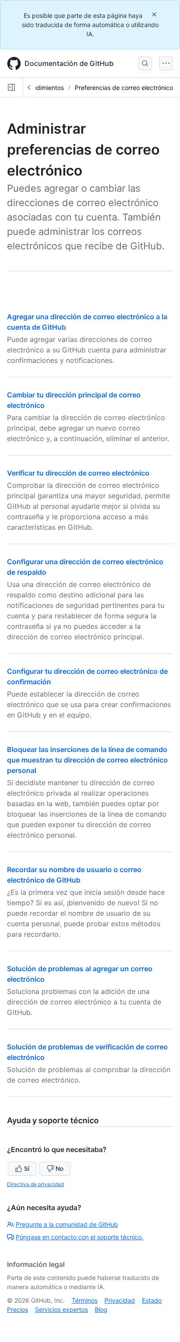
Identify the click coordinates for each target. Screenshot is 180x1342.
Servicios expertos (61, 1309)
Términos (84, 1300)
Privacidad (119, 1300)
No (59, 1168)
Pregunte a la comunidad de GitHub (67, 1224)
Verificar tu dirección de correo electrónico (78, 473)
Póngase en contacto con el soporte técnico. (79, 1237)
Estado (152, 1300)
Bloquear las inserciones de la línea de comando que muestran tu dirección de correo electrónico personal (87, 760)
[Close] (155, 14)
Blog (101, 1309)
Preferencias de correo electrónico (124, 87)
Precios (17, 1309)
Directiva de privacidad (35, 1184)
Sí (26, 1168)
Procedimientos (42, 87)
